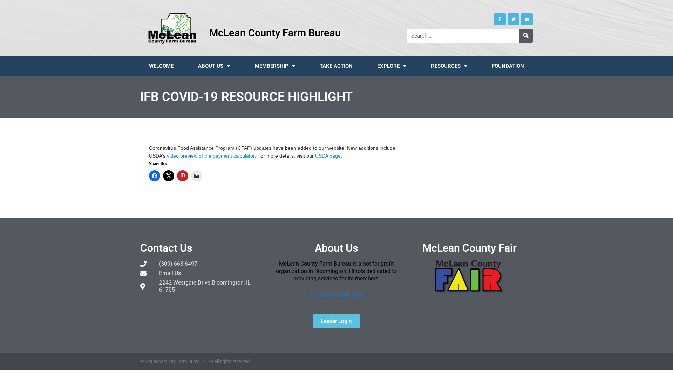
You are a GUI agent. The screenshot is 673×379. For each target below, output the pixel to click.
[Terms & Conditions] (336, 294)
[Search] (526, 36)
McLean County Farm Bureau (275, 33)
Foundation (508, 66)
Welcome (161, 66)
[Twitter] (513, 19)
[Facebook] (500, 19)
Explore (388, 66)
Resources (446, 66)
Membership (271, 66)
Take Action (336, 66)
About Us (210, 66)
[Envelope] (527, 19)
